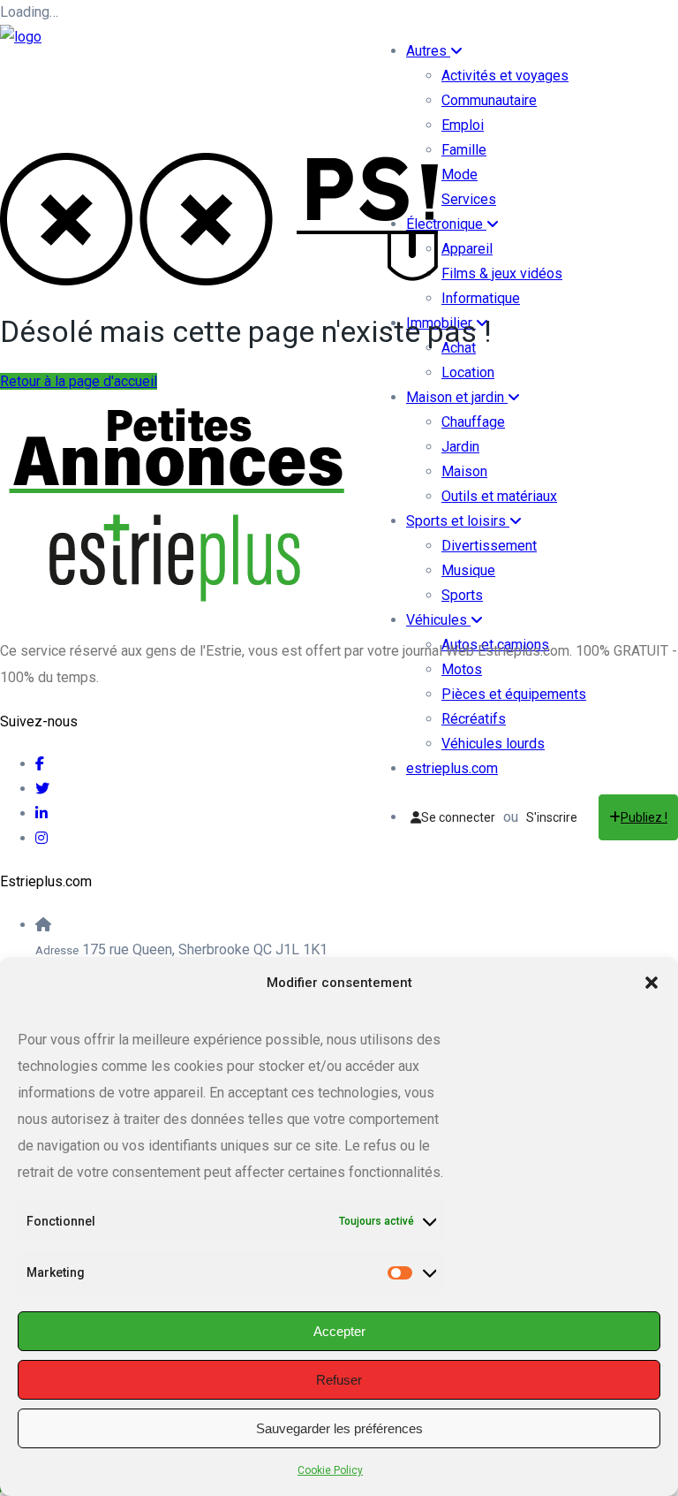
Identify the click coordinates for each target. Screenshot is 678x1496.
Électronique (446, 224)
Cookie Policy (330, 1470)
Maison (464, 471)
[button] (651, 982)
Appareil (467, 248)
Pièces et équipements (513, 694)
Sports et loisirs (457, 521)
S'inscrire (551, 817)
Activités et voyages (505, 75)
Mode (459, 174)
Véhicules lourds (493, 743)
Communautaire (489, 100)
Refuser (339, 1379)
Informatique (480, 298)
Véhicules (438, 619)
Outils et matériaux (499, 496)
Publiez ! (644, 817)
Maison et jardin (457, 397)
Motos (461, 669)
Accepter (339, 1331)
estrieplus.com (452, 768)
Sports (462, 595)
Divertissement (489, 545)
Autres (428, 50)
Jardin (460, 446)
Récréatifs (473, 718)
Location (467, 372)
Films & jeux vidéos (501, 273)
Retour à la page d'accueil (78, 381)
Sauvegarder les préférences (339, 1428)
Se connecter (458, 817)
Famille (463, 149)
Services (468, 199)
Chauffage (473, 422)
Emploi (462, 125)
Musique (468, 570)
